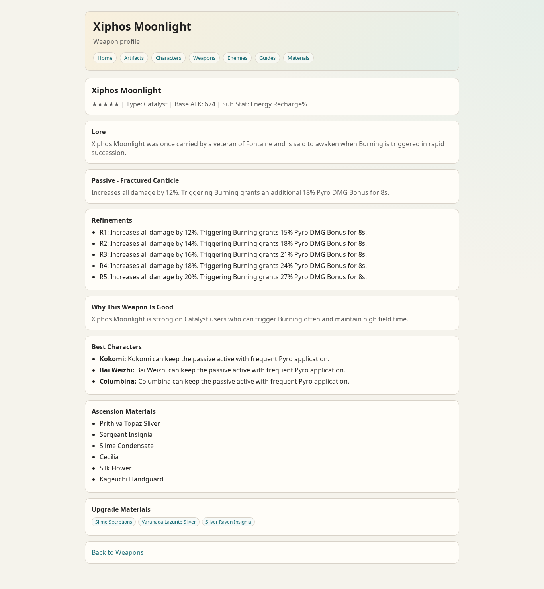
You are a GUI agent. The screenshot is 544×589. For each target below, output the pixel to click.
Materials (298, 57)
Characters (168, 57)
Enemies (237, 57)
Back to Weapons (118, 552)
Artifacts (134, 57)
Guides (267, 57)
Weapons (204, 57)
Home (105, 57)
